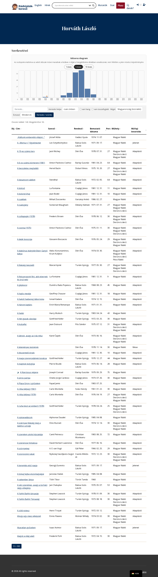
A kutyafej (21, 324)
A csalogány (22, 205)
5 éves (78, 67)
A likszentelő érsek (26, 352)
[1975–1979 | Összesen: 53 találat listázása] (81, 83)
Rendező (79, 128)
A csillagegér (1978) (26, 216)
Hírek (47, 5)
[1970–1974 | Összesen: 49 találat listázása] (75, 84)
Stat (112, 5)
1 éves (69, 67)
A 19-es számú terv (26, 151)
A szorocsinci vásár (26, 454)
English (38, 5)
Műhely (116, 128)
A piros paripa (23, 378)
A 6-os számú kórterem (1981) (31, 162)
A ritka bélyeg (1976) (26, 394)
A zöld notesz (23, 510)
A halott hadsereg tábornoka (30, 299)
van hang (86, 109)
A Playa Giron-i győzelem (28, 383)
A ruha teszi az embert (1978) (30, 406)
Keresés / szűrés (44, 114)
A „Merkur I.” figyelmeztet (29, 142)
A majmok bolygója (26, 363)
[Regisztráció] (144, 4)
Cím (18, 128)
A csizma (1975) (24, 227)
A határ (20, 313)
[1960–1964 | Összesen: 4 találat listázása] (63, 96)
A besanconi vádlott (26, 179)
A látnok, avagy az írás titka (29, 335)
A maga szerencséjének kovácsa (32, 358)
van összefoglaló (101, 109)
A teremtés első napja (27, 465)
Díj (14, 128)
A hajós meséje (24, 293)
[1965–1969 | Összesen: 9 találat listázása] (69, 95)
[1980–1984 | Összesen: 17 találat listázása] (87, 93)
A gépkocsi (22, 285)
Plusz (120, 5)
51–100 (16, 546)
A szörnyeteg (23, 448)
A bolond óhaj (23, 193)
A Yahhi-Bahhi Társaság (28, 499)
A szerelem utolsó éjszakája (30, 434)
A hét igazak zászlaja (26, 318)
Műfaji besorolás (138, 130)
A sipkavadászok (24, 417)
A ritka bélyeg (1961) (26, 389)
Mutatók (102, 5)
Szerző (52, 128)
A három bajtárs (24, 304)
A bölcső (21, 188)
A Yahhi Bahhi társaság (28, 493)
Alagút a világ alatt (25, 536)
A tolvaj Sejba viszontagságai (30, 474)
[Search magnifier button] (93, 5)
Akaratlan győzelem (26, 527)
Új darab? (130, 7)
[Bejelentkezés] (137, 4)
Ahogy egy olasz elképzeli (29, 516)
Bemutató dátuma (98, 130)
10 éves (88, 67)
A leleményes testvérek (28, 347)
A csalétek (21, 199)
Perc (109, 128)
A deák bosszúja (24, 239)
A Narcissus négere (29, 372)
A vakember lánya (25, 479)
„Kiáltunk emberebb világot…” (31, 137)
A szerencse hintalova (27, 443)
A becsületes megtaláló (28, 168)
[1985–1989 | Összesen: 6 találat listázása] (93, 95)
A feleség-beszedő (25, 265)
